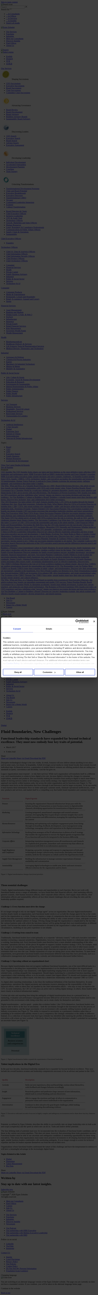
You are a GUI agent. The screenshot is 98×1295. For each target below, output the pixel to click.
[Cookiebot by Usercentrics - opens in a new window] (77, 621)
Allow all (80, 672)
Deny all (18, 672)
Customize (47, 672)
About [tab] (81, 629)
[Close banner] (94, 621)
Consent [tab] (17, 629)
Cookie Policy (13, 663)
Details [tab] (49, 629)
